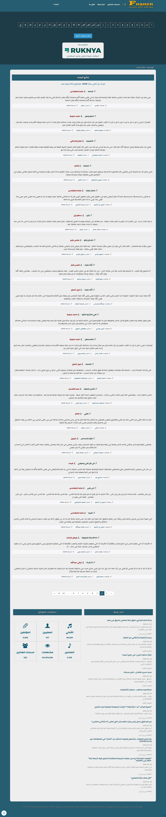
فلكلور (80, 155)
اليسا (71, 463)
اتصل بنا (92, 4)
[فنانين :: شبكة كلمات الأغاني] (141, 4)
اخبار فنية (101, 4)
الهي (86, 414)
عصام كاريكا (80, 130)
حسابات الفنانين (113, 4)
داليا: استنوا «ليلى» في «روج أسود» (137, 655)
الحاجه (90, 91)
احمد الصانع (101, 378)
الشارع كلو (88, 240)
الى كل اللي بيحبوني (86, 463)
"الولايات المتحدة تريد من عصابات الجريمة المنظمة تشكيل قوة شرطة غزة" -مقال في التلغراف (120, 759)
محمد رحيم (80, 452)
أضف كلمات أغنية (83, 36)
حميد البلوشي (97, 155)
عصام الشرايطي (80, 502)
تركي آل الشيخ (99, 204)
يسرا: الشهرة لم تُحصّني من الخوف (137, 637)
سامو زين (78, 215)
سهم (83, 105)
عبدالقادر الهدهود (80, 378)
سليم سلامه (81, 279)
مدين (81, 229)
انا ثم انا (89, 562)
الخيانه (86, 166)
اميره (90, 513)
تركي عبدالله (76, 562)
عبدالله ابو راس (99, 304)
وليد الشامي (79, 204)
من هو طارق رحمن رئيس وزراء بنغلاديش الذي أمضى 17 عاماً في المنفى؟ (121, 721)
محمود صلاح (99, 130)
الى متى (90, 488)
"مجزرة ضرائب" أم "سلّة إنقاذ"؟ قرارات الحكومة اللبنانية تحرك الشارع (123, 707)
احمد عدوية (75, 116)
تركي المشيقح (96, 180)
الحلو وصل (89, 116)
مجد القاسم (74, 389)
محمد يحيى (81, 353)
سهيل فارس (99, 254)
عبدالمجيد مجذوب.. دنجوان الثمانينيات (136, 689)
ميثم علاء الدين (81, 576)
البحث (56, 4)
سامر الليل (100, 576)
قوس (97, 105)
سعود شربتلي (98, 452)
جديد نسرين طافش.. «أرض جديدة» (137, 672)
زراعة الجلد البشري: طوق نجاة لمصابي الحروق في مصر (129, 620)
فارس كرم (74, 240)
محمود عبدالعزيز (98, 403)
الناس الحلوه (89, 389)
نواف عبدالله (79, 527)
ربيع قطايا (99, 279)
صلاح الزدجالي (76, 141)
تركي (96, 427)
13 (59, 593)
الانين (80, 180)
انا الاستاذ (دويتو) (89, 538)
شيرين (73, 438)
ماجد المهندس (76, 91)
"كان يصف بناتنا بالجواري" (141, 778)
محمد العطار (79, 304)
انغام (76, 166)
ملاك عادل (96, 229)
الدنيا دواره (90, 190)
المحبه (88, 364)
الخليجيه (89, 141)
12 (64, 593)
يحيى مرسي (100, 328)
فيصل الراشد (71, 538)
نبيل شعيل (75, 290)
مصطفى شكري (80, 328)
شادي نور (98, 477)
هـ (30, 25)
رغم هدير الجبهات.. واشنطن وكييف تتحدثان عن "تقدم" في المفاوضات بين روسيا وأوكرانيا (121, 740)
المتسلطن (89, 339)
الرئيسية (150, 67)
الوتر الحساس (86, 438)
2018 (68, 105)
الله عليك (88, 265)
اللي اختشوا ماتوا (89, 314)
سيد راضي (79, 403)
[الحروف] (124, 4)
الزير (88, 215)
